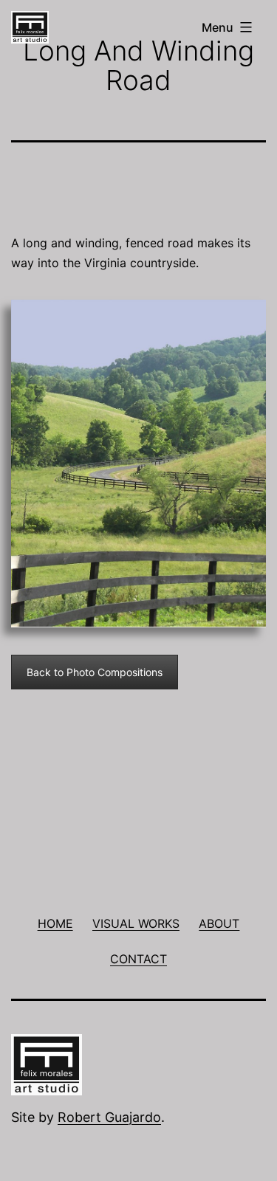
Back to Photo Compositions (95, 672)
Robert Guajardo (109, 1117)
